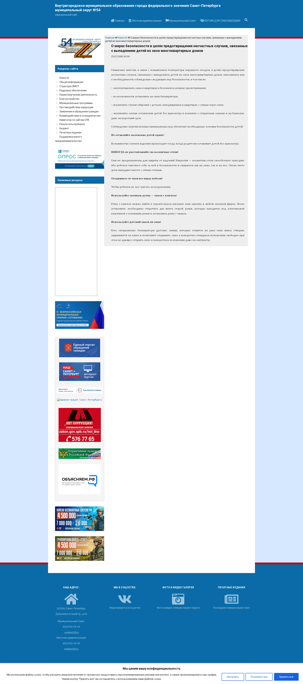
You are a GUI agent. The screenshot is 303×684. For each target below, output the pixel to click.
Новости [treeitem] (64, 77)
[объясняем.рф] (79, 479)
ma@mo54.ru (71, 648)
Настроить (233, 676)
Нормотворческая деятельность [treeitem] (78, 94)
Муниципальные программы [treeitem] (76, 102)
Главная (119, 20)
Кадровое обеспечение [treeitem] (73, 90)
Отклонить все (259, 676)
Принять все (286, 676)
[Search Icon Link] (246, 21)
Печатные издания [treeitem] (70, 132)
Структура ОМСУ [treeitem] (69, 86)
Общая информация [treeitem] (71, 81)
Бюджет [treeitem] (64, 128)
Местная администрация (146, 20)
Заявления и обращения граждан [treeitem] (79, 111)
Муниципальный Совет (182, 20)
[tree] (79, 109)
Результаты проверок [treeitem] (72, 124)
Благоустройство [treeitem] (69, 98)
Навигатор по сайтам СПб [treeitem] (74, 119)
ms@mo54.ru (72, 632)
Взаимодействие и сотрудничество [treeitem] (80, 115)
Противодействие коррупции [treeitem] (76, 107)
